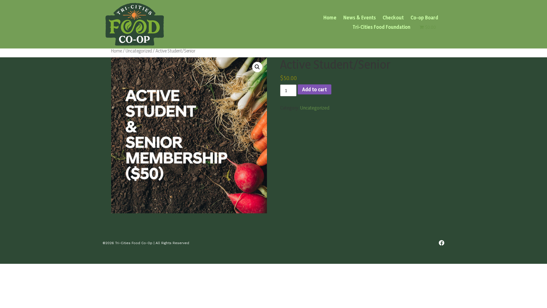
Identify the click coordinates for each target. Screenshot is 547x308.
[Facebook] (441, 243)
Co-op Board (424, 18)
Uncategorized (139, 51)
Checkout (393, 18)
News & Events (359, 18)
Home (329, 18)
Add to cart (314, 89)
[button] (257, 67)
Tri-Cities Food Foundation (381, 27)
